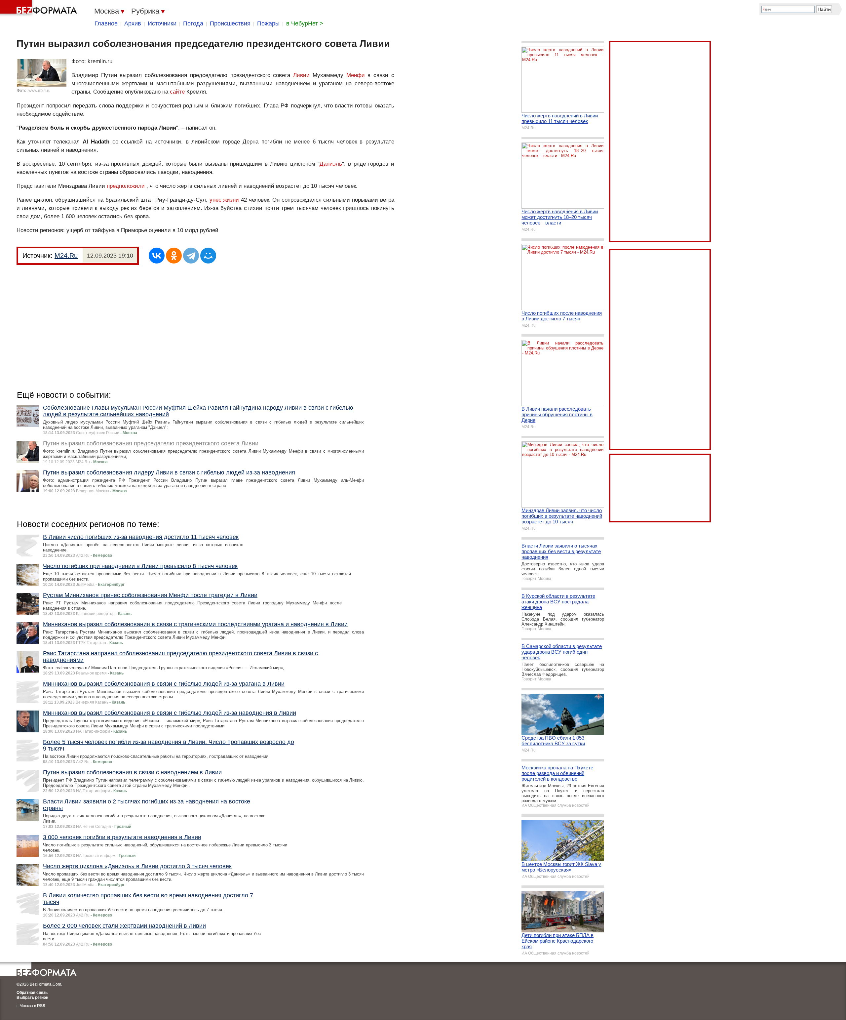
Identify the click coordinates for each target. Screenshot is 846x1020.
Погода (193, 23)
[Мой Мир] (208, 256)
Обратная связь (32, 992)
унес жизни (224, 200)
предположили (126, 186)
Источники (162, 23)
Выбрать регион (32, 997)
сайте (177, 92)
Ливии (301, 75)
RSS (41, 1005)
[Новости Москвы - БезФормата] (39, 8)
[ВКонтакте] (157, 256)
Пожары (268, 23)
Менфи (355, 75)
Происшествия (230, 23)
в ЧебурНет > (304, 23)
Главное (106, 23)
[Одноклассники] (174, 256)
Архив (132, 23)
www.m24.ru (39, 90)
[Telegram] (191, 256)
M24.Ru (66, 255)
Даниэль (331, 164)
